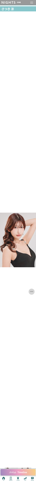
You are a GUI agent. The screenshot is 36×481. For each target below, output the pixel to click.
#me (18, 472)
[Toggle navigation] (32, 2)
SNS (32, 291)
